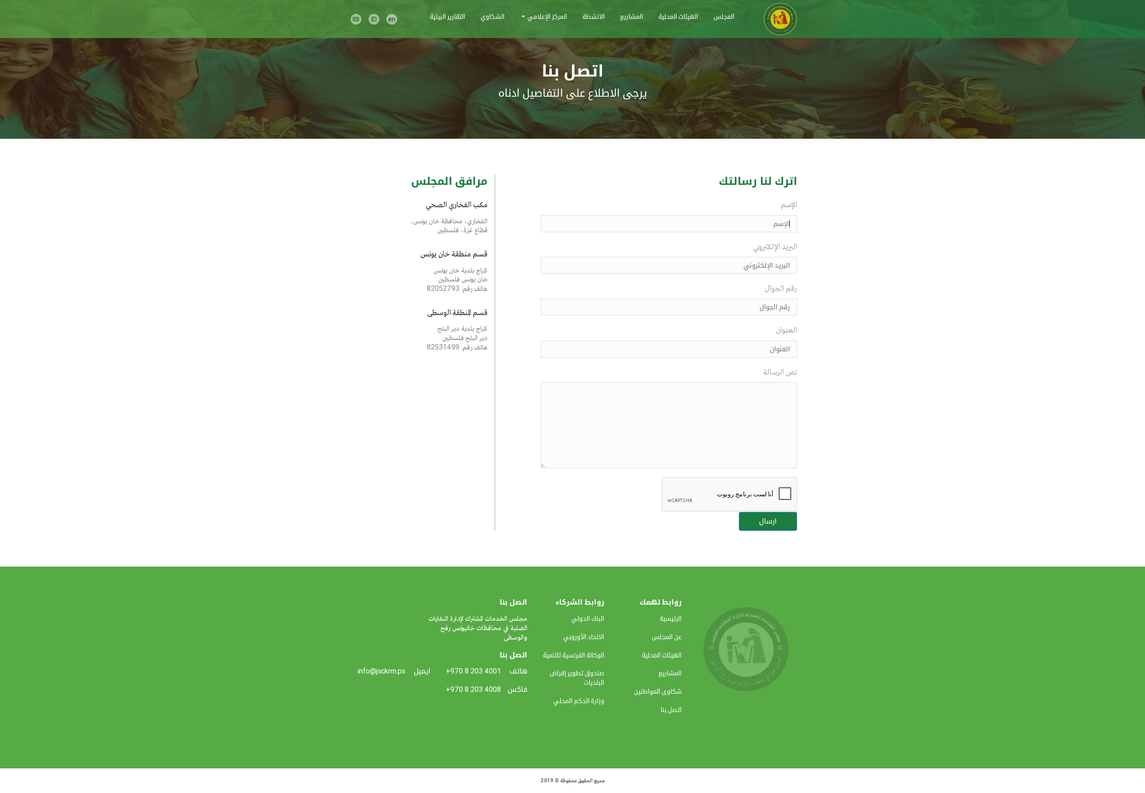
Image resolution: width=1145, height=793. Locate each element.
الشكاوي (492, 16)
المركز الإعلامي (547, 16)
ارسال (768, 521)
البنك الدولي (587, 618)
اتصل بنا (671, 709)
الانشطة (593, 16)
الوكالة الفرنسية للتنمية (573, 655)
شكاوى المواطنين (658, 691)
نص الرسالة (780, 371)
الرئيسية (671, 618)
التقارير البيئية (447, 16)
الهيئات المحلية (678, 16)
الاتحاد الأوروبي (583, 636)
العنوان (786, 329)
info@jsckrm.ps (381, 671)
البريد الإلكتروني (775, 246)
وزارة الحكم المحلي (578, 700)
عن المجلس (667, 636)
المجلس (723, 16)
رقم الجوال (781, 288)
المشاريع (631, 16)
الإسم (789, 204)
